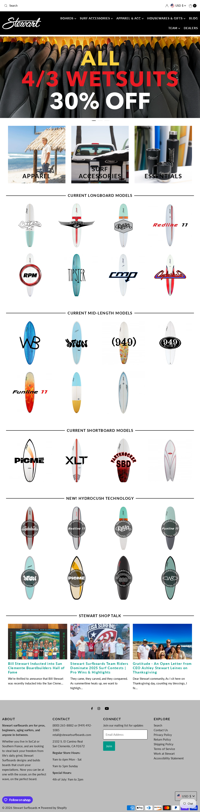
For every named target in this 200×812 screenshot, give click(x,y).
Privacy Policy (163, 734)
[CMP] (123, 275)
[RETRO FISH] (170, 460)
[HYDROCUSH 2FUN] (30, 578)
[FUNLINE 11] (30, 392)
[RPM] (30, 275)
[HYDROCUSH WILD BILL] (170, 578)
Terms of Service (164, 749)
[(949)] (123, 343)
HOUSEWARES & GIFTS (165, 18)
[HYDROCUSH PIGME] (76, 578)
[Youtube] (107, 708)
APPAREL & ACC (129, 18)
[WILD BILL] (30, 343)
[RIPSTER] (123, 225)
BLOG (193, 18)
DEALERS (191, 28)
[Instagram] (98, 708)
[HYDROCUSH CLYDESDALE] (30, 528)
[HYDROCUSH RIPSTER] (123, 528)
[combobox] (34, 6)
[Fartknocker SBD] (123, 460)
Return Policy (162, 739)
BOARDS (67, 18)
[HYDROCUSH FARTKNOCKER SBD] (123, 578)
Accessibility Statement (169, 758)
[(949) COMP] (170, 343)
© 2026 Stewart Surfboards (20, 807)
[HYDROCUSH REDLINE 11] (76, 528)
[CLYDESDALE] (170, 275)
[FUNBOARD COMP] (123, 392)
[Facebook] (92, 708)
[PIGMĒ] (30, 460)
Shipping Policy (163, 744)
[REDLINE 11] (170, 225)
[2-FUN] (76, 343)
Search (158, 725)
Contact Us (161, 730)
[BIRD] (30, 225)
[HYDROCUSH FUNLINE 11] (170, 528)
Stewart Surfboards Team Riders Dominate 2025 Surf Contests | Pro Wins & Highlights (99, 667)
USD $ (179, 5)
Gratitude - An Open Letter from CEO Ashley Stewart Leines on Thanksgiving (162, 667)
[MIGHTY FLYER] (76, 225)
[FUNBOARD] (76, 392)
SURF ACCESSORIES (95, 18)
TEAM (173, 28)
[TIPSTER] (76, 275)
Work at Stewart (164, 753)
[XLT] (76, 460)
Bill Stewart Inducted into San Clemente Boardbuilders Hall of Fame (36, 667)
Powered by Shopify (54, 807)
